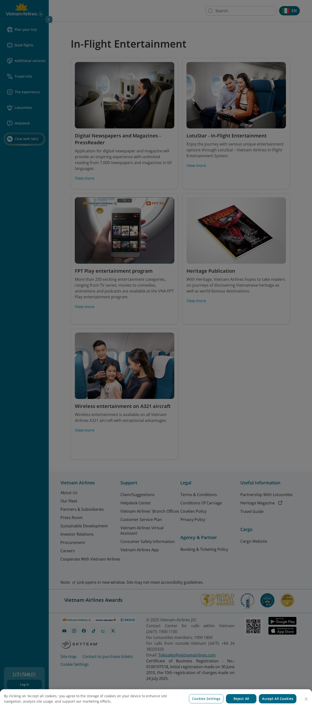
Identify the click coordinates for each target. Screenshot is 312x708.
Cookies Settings (206, 698)
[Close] (306, 699)
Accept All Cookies (277, 698)
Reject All (241, 698)
